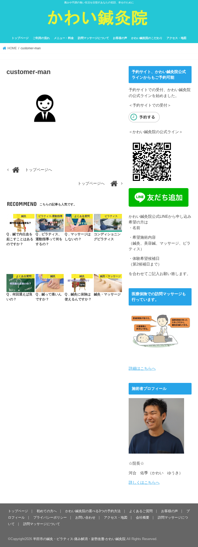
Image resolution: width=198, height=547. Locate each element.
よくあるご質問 (141, 511)
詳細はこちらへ (142, 368)
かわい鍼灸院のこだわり (146, 37)
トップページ (20, 37)
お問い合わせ (85, 517)
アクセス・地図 (176, 37)
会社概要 (142, 517)
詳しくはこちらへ (144, 482)
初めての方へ (47, 511)
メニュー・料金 (64, 37)
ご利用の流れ (41, 37)
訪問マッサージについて (93, 37)
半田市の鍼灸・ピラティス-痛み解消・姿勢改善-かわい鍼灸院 (79, 539)
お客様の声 (120, 37)
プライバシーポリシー (50, 517)
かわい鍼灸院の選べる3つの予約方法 (93, 511)
